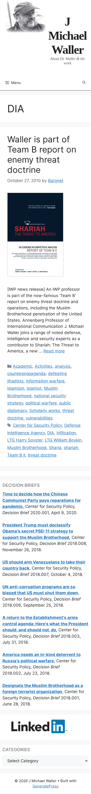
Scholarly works (44, 410)
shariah (71, 447)
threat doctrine (42, 455)
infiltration (66, 432)
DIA (50, 432)
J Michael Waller (67, 35)
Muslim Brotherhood (27, 447)
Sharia (55, 447)
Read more (54, 351)
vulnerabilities (39, 418)
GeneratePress (45, 786)
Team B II (16, 455)
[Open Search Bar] (84, 82)
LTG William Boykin (63, 440)
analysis (63, 366)
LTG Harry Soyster (24, 440)
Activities (43, 366)
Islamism (15, 388)
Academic (22, 366)
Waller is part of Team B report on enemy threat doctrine (41, 154)
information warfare (45, 381)
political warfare (41, 403)
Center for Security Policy (37, 425)
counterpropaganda (26, 373)
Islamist (34, 388)
